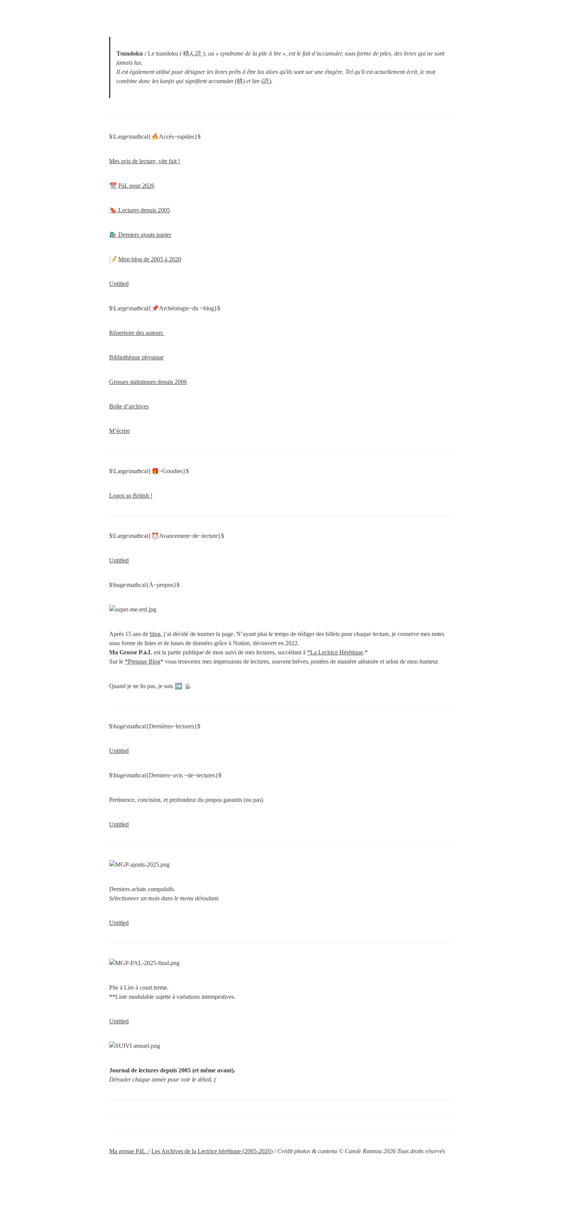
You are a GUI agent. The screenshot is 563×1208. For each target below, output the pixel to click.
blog (155, 634)
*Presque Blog (142, 661)
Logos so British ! (130, 495)
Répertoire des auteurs (136, 332)
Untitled (119, 283)
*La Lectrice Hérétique (335, 652)
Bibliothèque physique (136, 357)
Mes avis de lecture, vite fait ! (144, 161)
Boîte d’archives (129, 406)
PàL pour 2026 (136, 185)
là (187, 686)
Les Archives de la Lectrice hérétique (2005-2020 (211, 1151)
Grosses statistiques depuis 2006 (148, 382)
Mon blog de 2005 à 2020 (149, 259)
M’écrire (119, 431)
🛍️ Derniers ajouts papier (140, 234)
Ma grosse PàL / (129, 1151)
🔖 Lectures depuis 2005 (139, 210)
